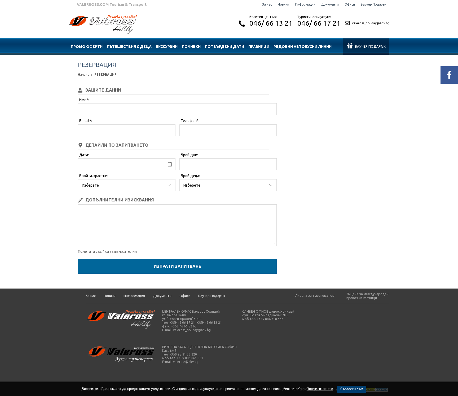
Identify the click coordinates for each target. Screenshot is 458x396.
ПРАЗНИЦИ (258, 46)
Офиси (350, 4)
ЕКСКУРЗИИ (167, 46)
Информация (305, 4)
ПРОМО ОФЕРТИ (87, 46)
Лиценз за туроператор (314, 295)
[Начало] (103, 32)
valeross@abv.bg (185, 361)
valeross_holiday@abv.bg (371, 23)
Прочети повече (320, 388)
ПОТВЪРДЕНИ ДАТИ (224, 46)
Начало (84, 74)
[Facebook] (449, 75)
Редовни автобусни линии (303, 46)
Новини (283, 4)
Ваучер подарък (370, 46)
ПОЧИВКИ (191, 46)
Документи (330, 4)
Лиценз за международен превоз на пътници (367, 296)
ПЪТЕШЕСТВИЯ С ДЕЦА (129, 46)
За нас (267, 4)
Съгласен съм (351, 389)
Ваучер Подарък (373, 4)
